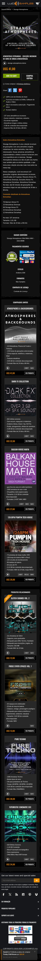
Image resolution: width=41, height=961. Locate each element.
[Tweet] (15, 90)
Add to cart (11, 75)
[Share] (10, 90)
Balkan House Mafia (20, 449)
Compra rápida (29, 77)
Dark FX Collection (20, 381)
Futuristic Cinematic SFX (20, 807)
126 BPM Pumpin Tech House (20, 517)
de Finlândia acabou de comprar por (16, 953)
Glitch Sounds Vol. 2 (20, 598)
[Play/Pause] (7, 368)
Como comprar (10, 84)
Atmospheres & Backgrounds (20, 308)
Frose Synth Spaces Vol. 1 (20, 666)
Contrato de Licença (20, 291)
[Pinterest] (20, 90)
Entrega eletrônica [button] (23, 84)
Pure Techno (20, 739)
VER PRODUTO (29, 373)
